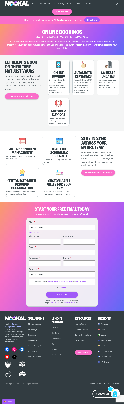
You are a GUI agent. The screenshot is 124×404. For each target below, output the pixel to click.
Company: (34, 258)
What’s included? (34, 232)
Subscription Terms (66, 282)
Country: (34, 269)
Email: (32, 247)
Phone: (67, 258)
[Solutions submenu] (54, 3)
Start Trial (62, 294)
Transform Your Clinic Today (21, 96)
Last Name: (69, 236)
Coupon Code (65, 287)
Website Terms (52, 282)
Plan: (32, 222)
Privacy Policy (81, 282)
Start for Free (62, 11)
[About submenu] (73, 3)
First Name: (35, 236)
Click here (92, 20)
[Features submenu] (41, 3)
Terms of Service (69, 303)
